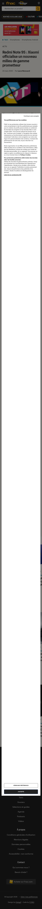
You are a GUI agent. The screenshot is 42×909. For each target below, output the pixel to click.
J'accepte (21, 791)
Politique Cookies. (25, 155)
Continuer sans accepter (31, 116)
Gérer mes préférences (21, 785)
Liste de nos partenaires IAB (12, 175)
